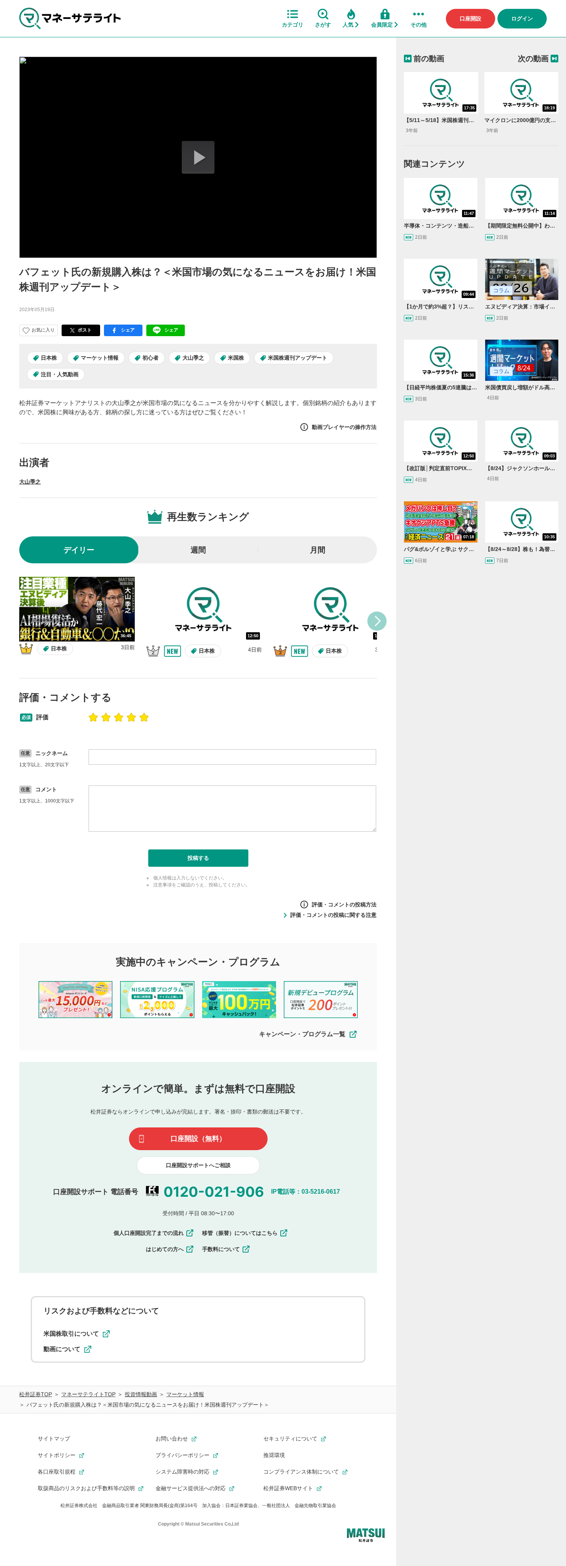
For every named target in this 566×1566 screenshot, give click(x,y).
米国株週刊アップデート (297, 358)
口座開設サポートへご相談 (198, 1165)
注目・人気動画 (60, 374)
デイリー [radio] (79, 550)
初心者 (150, 358)
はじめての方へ (165, 1249)
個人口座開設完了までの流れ (149, 1233)
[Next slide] (377, 621)
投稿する (198, 858)
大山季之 (193, 358)
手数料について (221, 1249)
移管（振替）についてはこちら (240, 1233)
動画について (62, 1349)
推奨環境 (274, 1455)
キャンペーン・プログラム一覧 (302, 1034)
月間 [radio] (317, 550)
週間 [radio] (198, 550)
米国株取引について (71, 1333)
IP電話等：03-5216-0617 (305, 1191)
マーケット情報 (100, 358)
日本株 (49, 358)
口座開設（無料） (198, 1138)
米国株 (236, 358)
